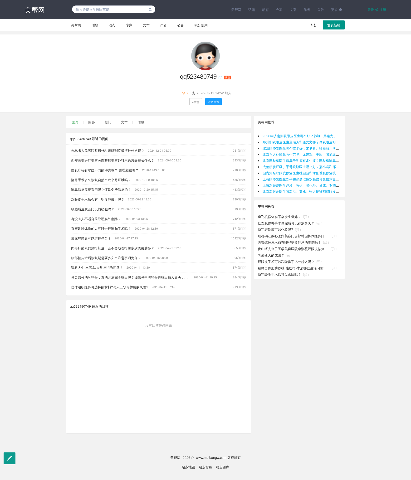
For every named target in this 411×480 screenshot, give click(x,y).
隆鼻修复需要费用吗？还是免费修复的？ (101, 189)
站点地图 (188, 467)
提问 (108, 122)
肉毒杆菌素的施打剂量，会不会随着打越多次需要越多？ (112, 248)
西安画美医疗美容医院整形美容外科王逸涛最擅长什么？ (112, 160)
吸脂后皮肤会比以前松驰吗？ (92, 209)
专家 (279, 9)
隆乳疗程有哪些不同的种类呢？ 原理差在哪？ (105, 170)
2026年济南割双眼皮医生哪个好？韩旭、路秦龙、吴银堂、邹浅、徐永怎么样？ (321, 135)
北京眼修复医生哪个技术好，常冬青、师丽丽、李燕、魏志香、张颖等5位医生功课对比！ (328, 148)
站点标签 (205, 467)
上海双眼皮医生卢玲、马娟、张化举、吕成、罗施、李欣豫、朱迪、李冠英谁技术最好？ (327, 185)
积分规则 (201, 25)
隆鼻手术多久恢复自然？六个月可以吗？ (101, 179)
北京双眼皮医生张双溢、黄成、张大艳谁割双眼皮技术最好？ (307, 191)
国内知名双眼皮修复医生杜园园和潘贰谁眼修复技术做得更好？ (309, 172)
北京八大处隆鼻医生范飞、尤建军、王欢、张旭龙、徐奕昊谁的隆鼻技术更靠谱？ (322, 154)
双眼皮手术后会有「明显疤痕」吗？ (97, 199)
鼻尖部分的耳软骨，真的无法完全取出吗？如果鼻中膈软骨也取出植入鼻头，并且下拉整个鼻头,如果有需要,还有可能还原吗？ (132, 277)
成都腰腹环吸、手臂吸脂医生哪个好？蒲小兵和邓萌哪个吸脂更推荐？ (314, 166)
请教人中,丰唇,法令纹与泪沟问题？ (97, 267)
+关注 (195, 102)
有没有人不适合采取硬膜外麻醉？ (96, 218)
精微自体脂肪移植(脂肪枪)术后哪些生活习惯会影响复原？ (293, 268)
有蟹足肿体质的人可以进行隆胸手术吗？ (101, 228)
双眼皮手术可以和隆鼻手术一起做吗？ (286, 261)
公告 (320, 9)
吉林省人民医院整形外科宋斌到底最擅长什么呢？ (107, 150)
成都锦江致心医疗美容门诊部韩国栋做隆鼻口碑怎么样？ (293, 235)
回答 (91, 122)
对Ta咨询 (213, 102)
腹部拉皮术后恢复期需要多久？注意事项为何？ (106, 257)
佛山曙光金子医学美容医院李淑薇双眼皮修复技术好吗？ (293, 248)
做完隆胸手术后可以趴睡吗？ (279, 274)
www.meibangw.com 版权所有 (218, 457)
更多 (334, 9)
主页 (75, 122)
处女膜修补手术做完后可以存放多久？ (286, 223)
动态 (265, 9)
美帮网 (35, 9)
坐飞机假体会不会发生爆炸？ (279, 216)
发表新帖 (333, 25)
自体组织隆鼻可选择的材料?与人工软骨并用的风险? (109, 287)
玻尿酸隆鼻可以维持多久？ (91, 238)
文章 (293, 9)
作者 (306, 9)
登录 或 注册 (376, 9)
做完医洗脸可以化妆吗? (275, 229)
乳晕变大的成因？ (271, 255)
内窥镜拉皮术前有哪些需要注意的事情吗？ (289, 242)
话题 (251, 9)
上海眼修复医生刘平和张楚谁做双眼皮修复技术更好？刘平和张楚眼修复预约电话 (322, 179)
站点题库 (222, 467)
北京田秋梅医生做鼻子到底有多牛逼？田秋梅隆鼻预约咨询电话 (309, 160)
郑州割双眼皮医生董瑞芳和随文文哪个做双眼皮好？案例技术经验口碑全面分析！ (322, 142)
